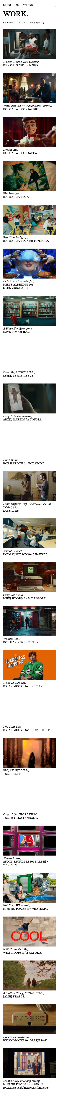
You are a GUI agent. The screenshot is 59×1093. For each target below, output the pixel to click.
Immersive (36, 22)
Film (21, 22)
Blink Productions (18, 5)
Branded (9, 22)
